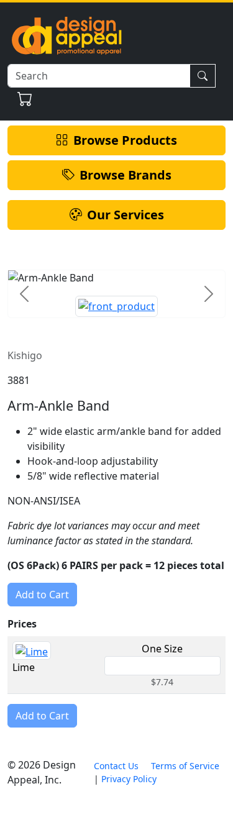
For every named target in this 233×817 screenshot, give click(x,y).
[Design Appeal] (66, 34)
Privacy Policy (129, 779)
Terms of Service (185, 766)
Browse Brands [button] (125, 175)
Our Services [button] (125, 214)
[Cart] (25, 99)
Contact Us (116, 766)
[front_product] (116, 306)
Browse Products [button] (125, 140)
